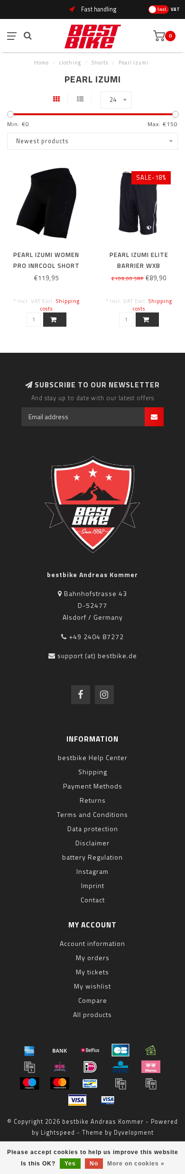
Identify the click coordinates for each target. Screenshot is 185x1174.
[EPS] (60, 1067)
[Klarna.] (151, 1067)
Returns (93, 800)
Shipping (92, 772)
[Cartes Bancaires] (120, 1050)
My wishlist (92, 986)
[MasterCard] (60, 1083)
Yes (70, 1163)
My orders (93, 958)
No (94, 1163)
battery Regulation (92, 857)
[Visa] (77, 1100)
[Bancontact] (90, 1083)
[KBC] (120, 1067)
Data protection (92, 829)
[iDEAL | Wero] (90, 1067)
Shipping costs (60, 304)
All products (92, 1014)
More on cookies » (136, 1163)
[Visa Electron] (108, 1100)
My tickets (92, 972)
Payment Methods (92, 786)
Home (41, 62)
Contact (93, 900)
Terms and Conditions (92, 814)
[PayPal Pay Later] (151, 1083)
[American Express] (29, 1050)
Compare (92, 1000)
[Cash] (151, 1050)
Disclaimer (92, 843)
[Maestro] (29, 1083)
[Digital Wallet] (29, 1067)
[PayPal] (120, 1083)
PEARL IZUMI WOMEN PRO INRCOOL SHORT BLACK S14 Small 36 (46, 265)
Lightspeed (58, 1132)
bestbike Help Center (93, 757)
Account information (92, 943)
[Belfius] (90, 1050)
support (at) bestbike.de (97, 655)
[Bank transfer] (60, 1050)
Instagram (92, 871)
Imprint (92, 885)
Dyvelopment (134, 1132)
